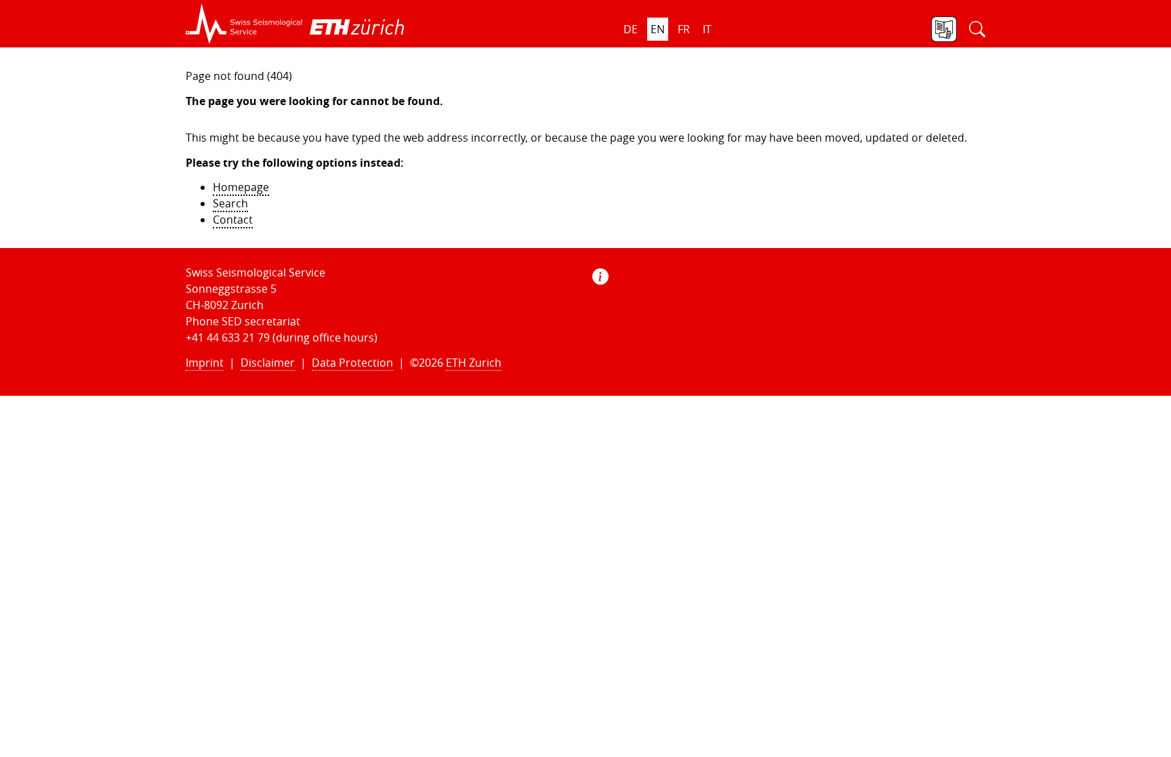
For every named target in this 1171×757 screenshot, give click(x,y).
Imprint (205, 362)
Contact (233, 219)
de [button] (630, 29)
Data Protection (352, 362)
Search (230, 203)
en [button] (658, 29)
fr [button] (684, 29)
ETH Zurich (473, 362)
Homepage (241, 187)
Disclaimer (268, 362)
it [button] (707, 29)
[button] (244, 23)
